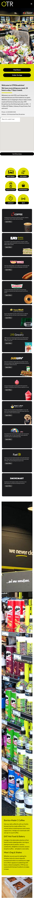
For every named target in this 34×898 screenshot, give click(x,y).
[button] (3, 888)
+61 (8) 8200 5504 (11, 112)
